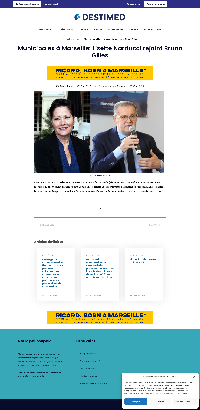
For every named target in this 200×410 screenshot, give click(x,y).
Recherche (135, 4)
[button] (194, 376)
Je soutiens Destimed (29, 4)
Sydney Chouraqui (26, 372)
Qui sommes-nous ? (90, 361)
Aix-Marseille (47, 29)
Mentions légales (88, 376)
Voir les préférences (184, 401)
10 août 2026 (137, 255)
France (84, 29)
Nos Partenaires (157, 4)
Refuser (160, 401)
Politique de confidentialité (93, 383)
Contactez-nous (87, 368)
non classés (76, 39)
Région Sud (67, 29)
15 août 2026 (49, 255)
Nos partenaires (88, 353)
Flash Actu (52, 295)
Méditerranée (115, 29)
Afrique (134, 29)
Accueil (66, 39)
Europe (98, 29)
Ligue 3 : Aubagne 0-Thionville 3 (143, 261)
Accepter (136, 401)
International (152, 29)
